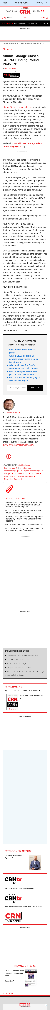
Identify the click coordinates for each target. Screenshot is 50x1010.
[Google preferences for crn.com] (11, 75)
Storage (6, 49)
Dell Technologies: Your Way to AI (17, 664)
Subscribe (9, 981)
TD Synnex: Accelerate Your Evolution (19, 668)
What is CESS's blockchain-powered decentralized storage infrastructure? (23, 359)
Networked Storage (12, 479)
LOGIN (42, 18)
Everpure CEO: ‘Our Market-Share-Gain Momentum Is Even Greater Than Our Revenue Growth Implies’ (23, 505)
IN (12, 11)
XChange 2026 (33, 23)
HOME (5, 43)
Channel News (21, 474)
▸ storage (20, 43)
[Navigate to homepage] (25, 13)
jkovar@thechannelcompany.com (18, 445)
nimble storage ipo (12, 471)
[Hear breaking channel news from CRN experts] (13, 917)
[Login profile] (47, 18)
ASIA (8, 11)
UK (38, 11)
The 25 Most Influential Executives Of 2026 (25, 525)
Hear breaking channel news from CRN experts (23, 906)
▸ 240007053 (30, 43)
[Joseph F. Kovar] (9, 410)
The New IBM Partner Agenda (13, 857)
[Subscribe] (31, 986)
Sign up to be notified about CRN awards (21, 691)
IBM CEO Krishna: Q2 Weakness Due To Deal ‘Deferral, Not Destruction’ (24, 529)
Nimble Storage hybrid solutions (17, 107)
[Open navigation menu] (4, 18)
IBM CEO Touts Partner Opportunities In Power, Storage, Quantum (23, 512)
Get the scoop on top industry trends (19, 888)
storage (7, 474)
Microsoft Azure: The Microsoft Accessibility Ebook (22, 656)
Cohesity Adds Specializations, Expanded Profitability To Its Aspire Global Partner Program (24, 519)
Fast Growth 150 (19, 23)
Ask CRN (35, 388)
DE (34, 11)
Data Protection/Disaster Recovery (18, 476)
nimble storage (24, 465)
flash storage (9, 468)
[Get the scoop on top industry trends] (13, 899)
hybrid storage (26, 468)
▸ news (11, 43)
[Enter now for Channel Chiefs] (14, 710)
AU (16, 11)
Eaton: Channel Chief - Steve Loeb (18, 660)
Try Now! (39, 3)
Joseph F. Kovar (11, 69)
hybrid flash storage (32, 471)
